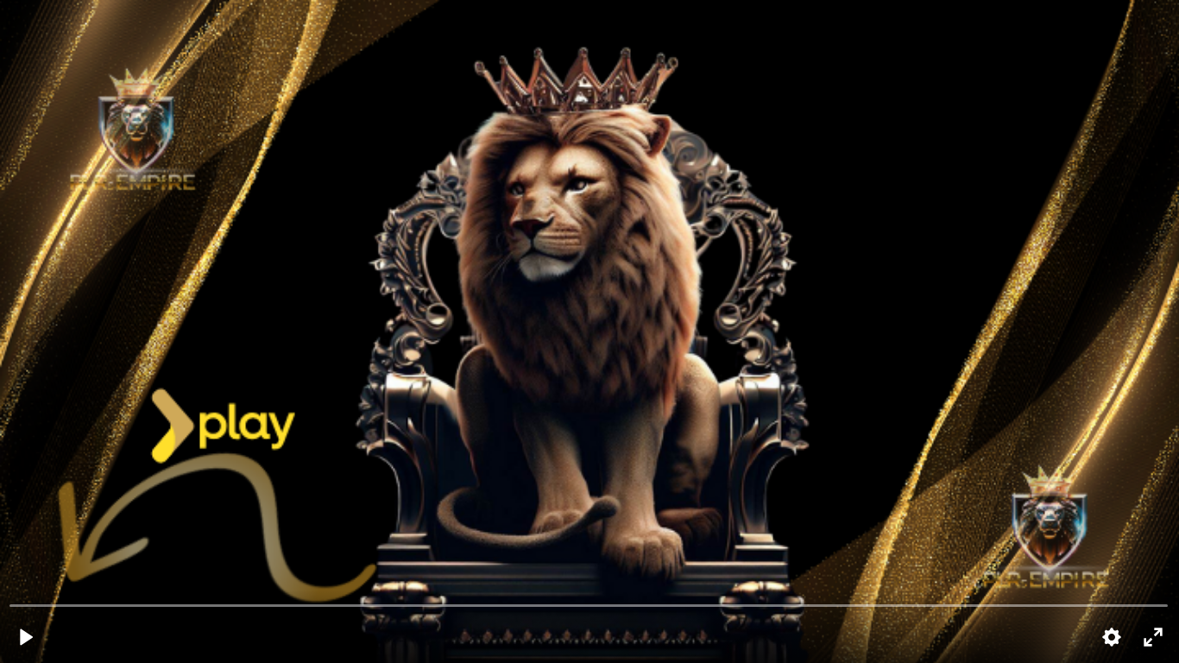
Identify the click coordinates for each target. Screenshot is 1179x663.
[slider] (589, 605)
